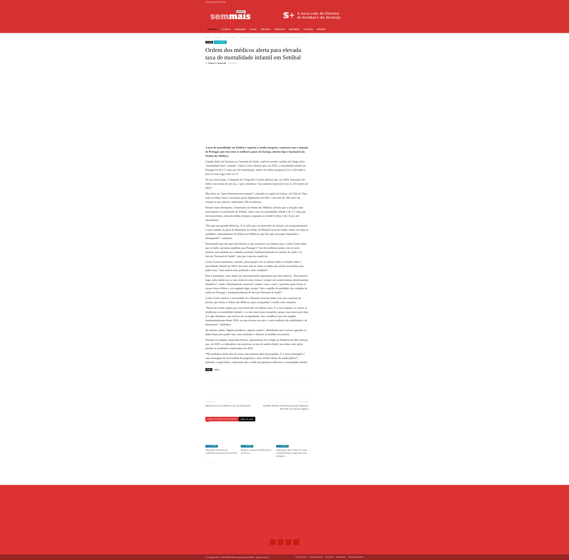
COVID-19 (226, 29)
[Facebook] (347, 2)
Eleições (212, 29)
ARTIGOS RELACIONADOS (222, 419)
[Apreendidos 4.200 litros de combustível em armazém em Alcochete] (221, 436)
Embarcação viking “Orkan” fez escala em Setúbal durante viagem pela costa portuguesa (291, 453)
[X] (356, 2)
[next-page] (212, 462)
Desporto (294, 29)
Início (207, 37)
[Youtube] (361, 2)
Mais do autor (247, 419)
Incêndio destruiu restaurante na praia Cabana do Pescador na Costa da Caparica (286, 407)
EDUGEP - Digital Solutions (258, 557)
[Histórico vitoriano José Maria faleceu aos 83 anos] (257, 436)
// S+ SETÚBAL (231, 37)
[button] (360, 29)
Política (265, 29)
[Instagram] (351, 2)
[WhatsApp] (247, 75)
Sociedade (240, 29)
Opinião (321, 29)
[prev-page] (207, 462)
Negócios (280, 29)
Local (253, 29)
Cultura (308, 29)
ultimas (216, 369)
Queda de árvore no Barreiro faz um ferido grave (228, 405)
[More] (254, 75)
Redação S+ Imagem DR (217, 63)
